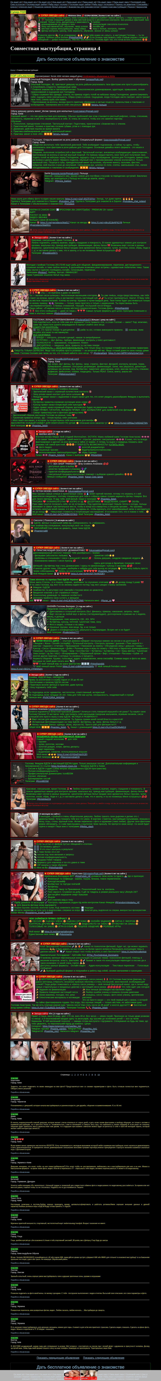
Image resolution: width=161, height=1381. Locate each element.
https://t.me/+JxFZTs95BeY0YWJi (60, 514)
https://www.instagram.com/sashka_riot (62, 1026)
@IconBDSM (42, 781)
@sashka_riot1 (89, 1028)
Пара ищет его (73, 2)
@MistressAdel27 (67, 374)
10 (99, 1075)
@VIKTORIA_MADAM (53, 697)
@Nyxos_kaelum (63, 181)
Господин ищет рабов (80, 4)
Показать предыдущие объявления (58, 1357)
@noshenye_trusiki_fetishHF (39, 912)
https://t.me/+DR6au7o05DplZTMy (131, 423)
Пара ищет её (89, 2)
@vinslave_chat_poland (134, 201)
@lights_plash (86, 826)
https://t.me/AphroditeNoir (134, 951)
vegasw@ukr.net (94, 79)
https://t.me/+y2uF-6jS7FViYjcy (80, 198)
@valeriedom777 (71, 632)
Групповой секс (138, 2)
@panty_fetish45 (56, 455)
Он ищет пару (104, 2)
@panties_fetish (40, 425)
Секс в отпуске (17, 4)
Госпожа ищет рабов (37, 4)
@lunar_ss (106, 600)
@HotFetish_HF (83, 876)
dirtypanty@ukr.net (93, 873)
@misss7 (42, 272)
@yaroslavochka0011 (40, 225)
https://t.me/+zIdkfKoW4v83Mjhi (78, 666)
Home (12, 70)
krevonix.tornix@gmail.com (64, 173)
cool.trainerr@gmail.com (86, 111)
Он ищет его (44, 2)
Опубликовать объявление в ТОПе (99, 76)
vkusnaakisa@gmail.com (81, 491)
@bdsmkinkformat (63, 313)
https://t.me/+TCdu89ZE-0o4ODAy (48, 1007)
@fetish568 (96, 455)
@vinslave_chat (66, 201)
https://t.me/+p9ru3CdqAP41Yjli (106, 222)
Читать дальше (99, 104)
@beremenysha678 (70, 757)
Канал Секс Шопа (94, 477)
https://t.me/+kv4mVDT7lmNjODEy (88, 573)
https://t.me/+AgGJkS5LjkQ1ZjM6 (67, 600)
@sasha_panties (58, 1028)
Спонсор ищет (26, 7)
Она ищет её (58, 2)
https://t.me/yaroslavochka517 (55, 222)
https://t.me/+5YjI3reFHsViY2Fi (72, 754)
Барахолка (142, 7)
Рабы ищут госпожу (58, 4)
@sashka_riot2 (51, 1031)
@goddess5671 (50, 253)
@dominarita (65, 934)
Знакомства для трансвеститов (83, 7)
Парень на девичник (125, 4)
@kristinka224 (44, 799)
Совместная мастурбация (113, 7)
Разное (131, 7)
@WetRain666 (76, 37)
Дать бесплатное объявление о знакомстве (80, 59)
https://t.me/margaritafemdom (59, 931)
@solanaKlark (82, 319)
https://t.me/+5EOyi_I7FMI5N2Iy (27, 669)
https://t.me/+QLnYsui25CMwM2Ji (109, 727)
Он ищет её (16, 2)
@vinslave (69, 204)
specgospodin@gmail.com (117, 140)
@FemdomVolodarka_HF (127, 902)
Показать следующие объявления (103, 1357)
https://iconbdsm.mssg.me (64, 766)
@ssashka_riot (87, 1031)
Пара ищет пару (121, 2)
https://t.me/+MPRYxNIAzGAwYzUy (125, 353)
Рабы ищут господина (103, 4)
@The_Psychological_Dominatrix (103, 955)
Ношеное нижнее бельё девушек (50, 7)
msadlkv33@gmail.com (67, 359)
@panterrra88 (41, 531)
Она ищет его (30, 2)
